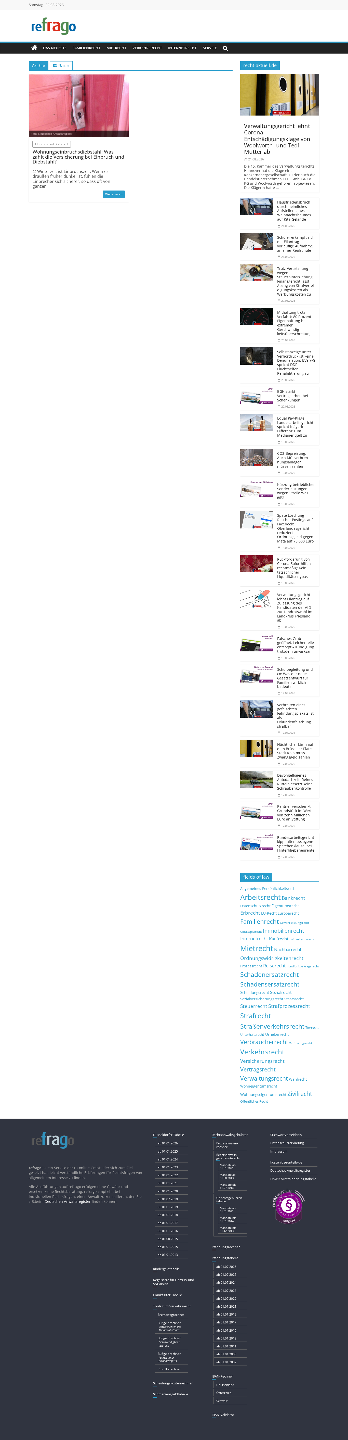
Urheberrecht (277, 1034)
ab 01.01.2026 (168, 1143)
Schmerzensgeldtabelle (170, 1394)
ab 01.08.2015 (168, 1239)
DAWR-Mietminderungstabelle (293, 1179)
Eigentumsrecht (285, 905)
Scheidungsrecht (254, 992)
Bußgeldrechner (169, 1326)
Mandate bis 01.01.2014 (228, 1219)
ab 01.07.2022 (226, 1298)
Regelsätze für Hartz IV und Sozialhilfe (173, 1282)
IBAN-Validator (223, 1414)
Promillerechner (169, 1369)
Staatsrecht (294, 998)
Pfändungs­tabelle (225, 1258)
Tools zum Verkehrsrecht (172, 1306)
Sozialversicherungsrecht (261, 998)
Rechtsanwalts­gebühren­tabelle (228, 1156)
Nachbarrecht (287, 949)
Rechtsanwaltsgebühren (230, 1134)
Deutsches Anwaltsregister (290, 1170)
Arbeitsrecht (260, 897)
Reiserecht (274, 966)
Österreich (223, 1393)
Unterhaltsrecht (252, 1034)
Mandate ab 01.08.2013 (228, 1176)
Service (210, 47)
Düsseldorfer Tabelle (168, 1134)
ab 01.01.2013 (168, 1255)
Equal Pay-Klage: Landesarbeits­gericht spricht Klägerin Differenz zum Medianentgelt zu (295, 427)
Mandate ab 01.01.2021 (228, 1166)
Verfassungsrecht (300, 1043)
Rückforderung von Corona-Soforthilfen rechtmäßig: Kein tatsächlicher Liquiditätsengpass (294, 568)
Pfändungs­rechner (226, 1247)
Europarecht (288, 913)
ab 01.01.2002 (226, 1362)
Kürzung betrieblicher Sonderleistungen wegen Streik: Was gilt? (296, 491)
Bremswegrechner (171, 1314)
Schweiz (222, 1401)
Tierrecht (311, 1027)
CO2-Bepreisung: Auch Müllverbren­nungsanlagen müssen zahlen (293, 460)
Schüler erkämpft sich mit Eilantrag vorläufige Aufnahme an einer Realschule (296, 243)
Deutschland (225, 1385)
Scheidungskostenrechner (173, 1383)
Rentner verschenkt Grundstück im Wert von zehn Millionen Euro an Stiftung (294, 813)
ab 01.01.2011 (226, 1346)
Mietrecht (116, 47)
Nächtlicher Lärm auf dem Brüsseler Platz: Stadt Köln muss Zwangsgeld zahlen (295, 751)
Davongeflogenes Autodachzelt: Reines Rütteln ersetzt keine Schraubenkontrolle (295, 781)
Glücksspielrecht (251, 931)
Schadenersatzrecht (269, 974)
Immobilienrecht (283, 930)
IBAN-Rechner (222, 1376)
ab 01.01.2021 (168, 1183)
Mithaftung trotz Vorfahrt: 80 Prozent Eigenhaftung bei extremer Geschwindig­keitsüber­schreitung (294, 323)
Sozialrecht (281, 992)
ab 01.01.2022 (168, 1175)
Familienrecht (86, 47)
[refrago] (34, 48)
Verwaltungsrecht (264, 1078)
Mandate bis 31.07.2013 (228, 1186)
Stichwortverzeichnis (286, 1134)
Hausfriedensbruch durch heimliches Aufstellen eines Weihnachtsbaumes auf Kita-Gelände (294, 211)
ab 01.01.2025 (168, 1151)
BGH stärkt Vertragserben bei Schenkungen (292, 395)
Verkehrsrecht (147, 47)
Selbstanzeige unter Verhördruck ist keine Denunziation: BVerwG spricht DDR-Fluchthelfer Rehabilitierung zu (296, 362)
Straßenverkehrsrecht (272, 1026)
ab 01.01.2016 (168, 1231)
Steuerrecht (253, 1006)
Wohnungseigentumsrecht (263, 1094)
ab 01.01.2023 (168, 1167)
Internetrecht (182, 47)
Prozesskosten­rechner (227, 1145)
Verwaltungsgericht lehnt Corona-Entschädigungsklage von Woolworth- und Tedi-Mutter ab (277, 138)
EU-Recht (269, 913)
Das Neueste (54, 47)
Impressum (279, 1151)
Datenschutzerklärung (287, 1143)
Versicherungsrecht (262, 1061)
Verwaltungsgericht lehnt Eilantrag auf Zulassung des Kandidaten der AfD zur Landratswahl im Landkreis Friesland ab (294, 607)
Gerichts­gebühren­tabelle (229, 1199)
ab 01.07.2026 (226, 1267)
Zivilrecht (299, 1094)
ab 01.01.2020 (168, 1191)
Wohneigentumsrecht (258, 1086)
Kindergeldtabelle (166, 1269)
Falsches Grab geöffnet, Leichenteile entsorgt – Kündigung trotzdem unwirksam (295, 645)
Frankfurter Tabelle (167, 1295)
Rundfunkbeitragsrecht (303, 966)
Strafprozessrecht (289, 1005)
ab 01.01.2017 (168, 1223)
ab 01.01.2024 (168, 1159)
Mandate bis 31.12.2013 (228, 1229)
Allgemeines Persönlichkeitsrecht (268, 888)
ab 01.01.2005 (226, 1354)
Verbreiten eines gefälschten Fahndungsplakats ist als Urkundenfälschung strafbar (295, 715)
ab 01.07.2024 (226, 1282)
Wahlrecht (298, 1079)
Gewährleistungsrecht (294, 923)
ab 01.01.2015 (168, 1247)
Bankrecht (293, 897)
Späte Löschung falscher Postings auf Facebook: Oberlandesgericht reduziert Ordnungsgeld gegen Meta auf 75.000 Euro (295, 528)
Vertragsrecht (258, 1069)
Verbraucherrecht (264, 1042)
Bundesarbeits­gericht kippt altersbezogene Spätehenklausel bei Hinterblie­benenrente (295, 844)
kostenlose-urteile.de (286, 1162)
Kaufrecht (278, 939)
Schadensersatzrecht (270, 984)
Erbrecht (250, 913)
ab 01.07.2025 (226, 1274)
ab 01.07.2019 (168, 1199)
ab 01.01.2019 (168, 1207)
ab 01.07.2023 (226, 1291)
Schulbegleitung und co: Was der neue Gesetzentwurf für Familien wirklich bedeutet (295, 678)
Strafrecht (255, 1015)
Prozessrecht (251, 966)
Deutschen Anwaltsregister (68, 1201)
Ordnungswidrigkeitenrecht (271, 958)
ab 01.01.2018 (168, 1215)
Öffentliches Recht (254, 1101)
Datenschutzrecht (255, 905)
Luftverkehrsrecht (302, 939)
